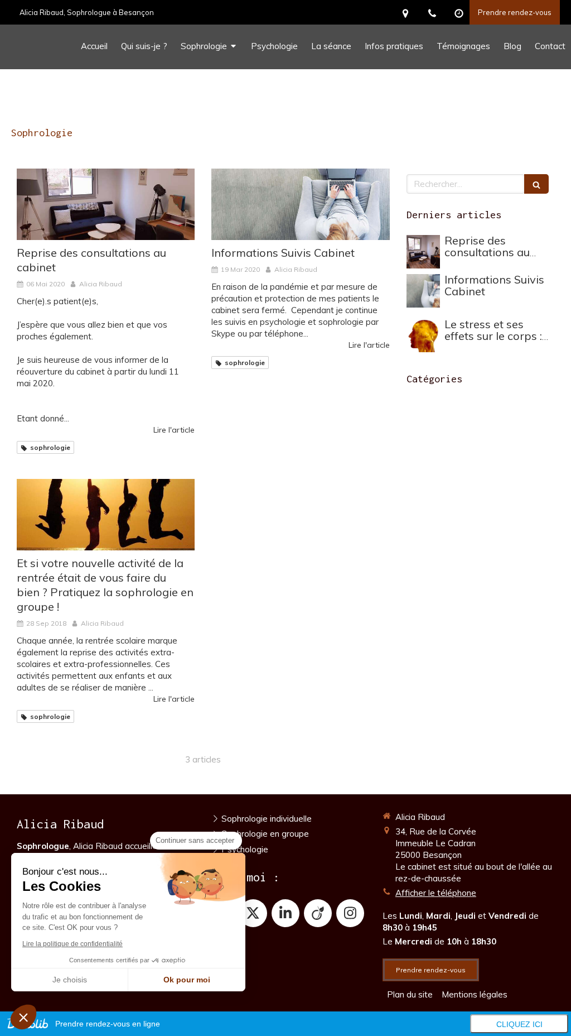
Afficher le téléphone (435, 893)
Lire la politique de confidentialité (72, 944)
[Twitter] (253, 913)
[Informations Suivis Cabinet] (300, 204)
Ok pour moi (186, 979)
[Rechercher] (536, 184)
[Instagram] (350, 913)
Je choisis (69, 979)
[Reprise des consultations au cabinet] (106, 204)
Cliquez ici (519, 1024)
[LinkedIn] (285, 913)
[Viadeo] (318, 913)
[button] (23, 1017)
